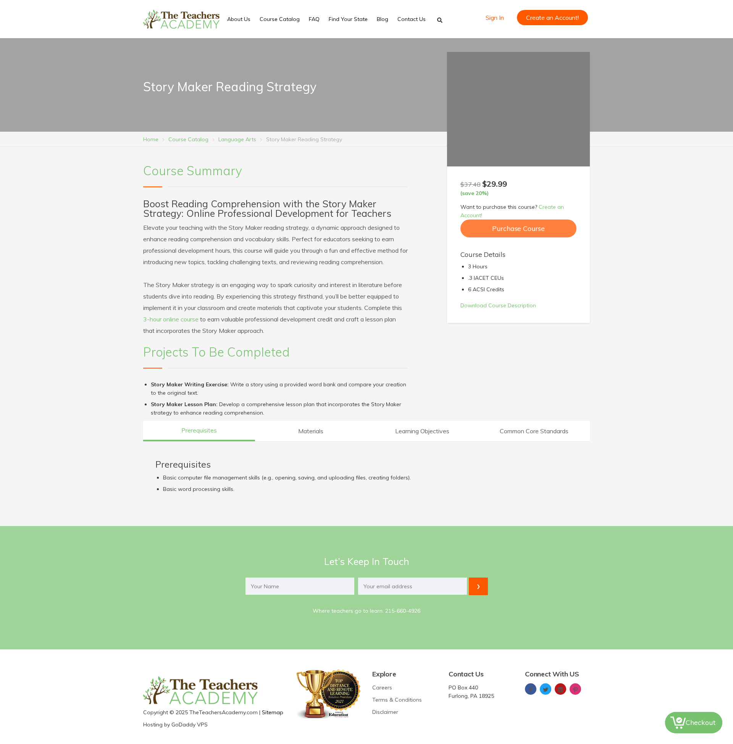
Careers (382, 687)
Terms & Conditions (397, 699)
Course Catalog (280, 19)
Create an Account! (552, 17)
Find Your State (348, 19)
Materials (310, 431)
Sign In (495, 17)
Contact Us (411, 19)
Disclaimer (385, 711)
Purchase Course (518, 228)
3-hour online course (171, 319)
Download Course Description (498, 305)
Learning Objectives (422, 431)
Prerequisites (199, 430)
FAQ (314, 19)
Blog (382, 19)
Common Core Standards (534, 431)
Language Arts (237, 139)
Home (150, 139)
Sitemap (272, 712)
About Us (238, 19)
